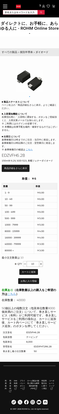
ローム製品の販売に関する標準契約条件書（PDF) (33, 384)
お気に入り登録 (29, 281)
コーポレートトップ (51, 383)
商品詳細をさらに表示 (15, 168)
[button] (43, 6)
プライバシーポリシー (22, 384)
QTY (19, 263)
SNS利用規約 (15, 383)
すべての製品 (9, 52)
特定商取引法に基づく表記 (44, 384)
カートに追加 (29, 271)
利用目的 (10, 384)
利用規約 (6, 384)
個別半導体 (26, 52)
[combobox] (19, 12)
